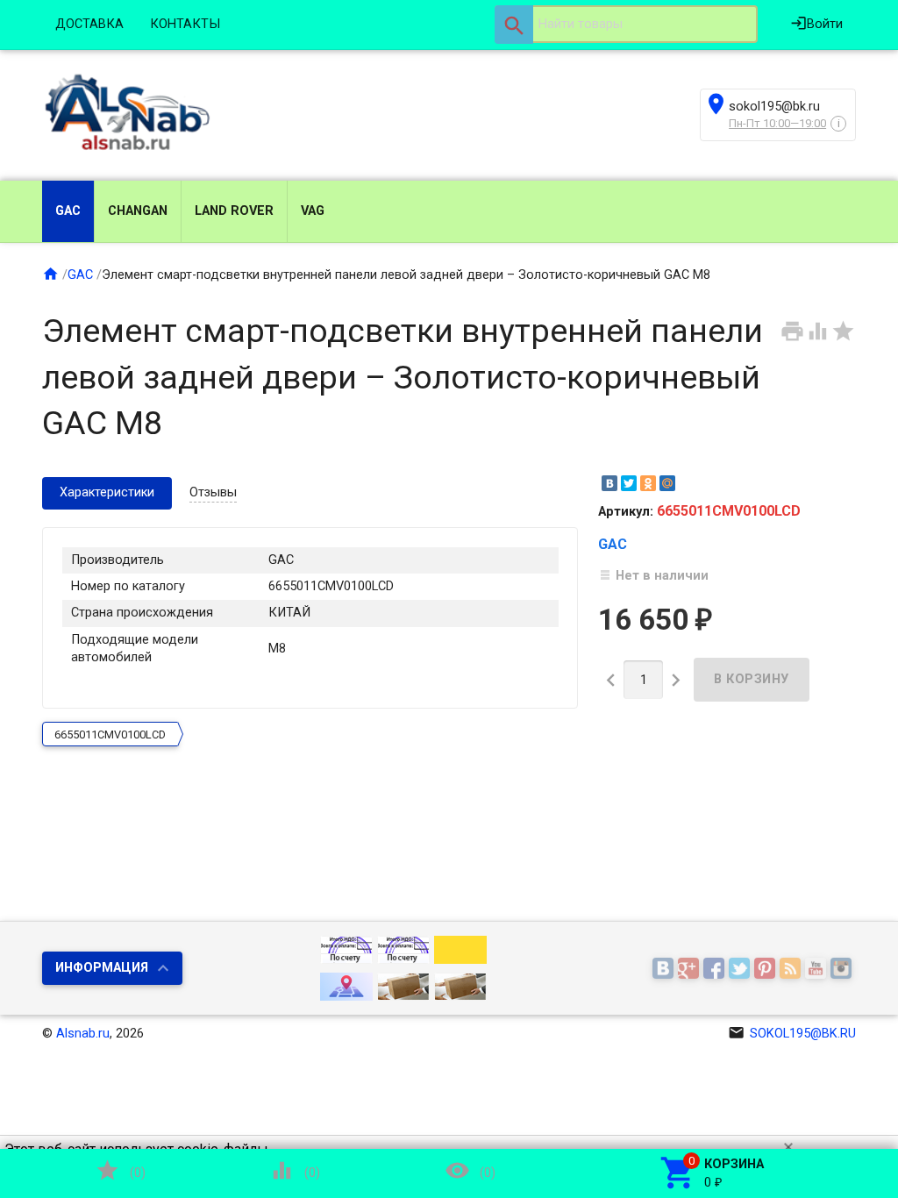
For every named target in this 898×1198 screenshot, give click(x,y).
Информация (101, 967)
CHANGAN (137, 210)
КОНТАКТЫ (185, 24)
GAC (68, 210)
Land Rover (234, 210)
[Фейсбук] (716, 969)
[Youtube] (817, 969)
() (120, 1170)
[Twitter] (629, 483)
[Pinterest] (767, 969)
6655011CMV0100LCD (110, 734)
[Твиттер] (741, 969)
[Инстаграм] (843, 969)
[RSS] (792, 969)
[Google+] (690, 969)
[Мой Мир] (667, 483)
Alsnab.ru (83, 1033)
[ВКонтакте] (609, 483)
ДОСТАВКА (89, 24)
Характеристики (107, 492)
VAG (312, 210)
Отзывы (213, 492)
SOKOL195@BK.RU (792, 1033)
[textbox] (626, 24)
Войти (816, 23)
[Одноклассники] (648, 483)
